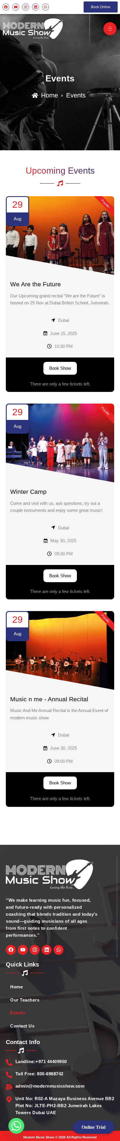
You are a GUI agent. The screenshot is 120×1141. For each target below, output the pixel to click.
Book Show (60, 368)
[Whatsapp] (16, 1126)
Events (17, 1013)
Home (16, 987)
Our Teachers (24, 1000)
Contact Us (22, 1026)
